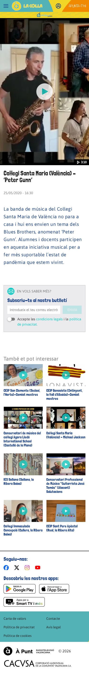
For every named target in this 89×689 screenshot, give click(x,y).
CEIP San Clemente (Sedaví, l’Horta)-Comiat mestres (22, 393)
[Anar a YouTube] (38, 567)
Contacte (53, 618)
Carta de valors (15, 618)
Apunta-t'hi (77, 6)
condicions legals (49, 319)
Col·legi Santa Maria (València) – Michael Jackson (65, 435)
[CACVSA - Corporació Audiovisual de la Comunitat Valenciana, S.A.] (38, 663)
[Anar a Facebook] (7, 567)
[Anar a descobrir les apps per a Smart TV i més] (24, 602)
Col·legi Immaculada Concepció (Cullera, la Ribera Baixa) (23, 530)
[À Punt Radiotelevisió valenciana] (29, 651)
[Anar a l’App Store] (54, 589)
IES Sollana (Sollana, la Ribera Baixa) (19, 482)
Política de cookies (18, 636)
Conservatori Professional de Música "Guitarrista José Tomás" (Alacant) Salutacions (65, 486)
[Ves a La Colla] (27, 6)
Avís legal (53, 627)
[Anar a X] (17, 567)
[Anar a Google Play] (20, 589)
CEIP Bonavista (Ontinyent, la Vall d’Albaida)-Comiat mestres (64, 395)
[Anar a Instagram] (28, 567)
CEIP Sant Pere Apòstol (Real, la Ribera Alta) (62, 528)
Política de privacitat (19, 627)
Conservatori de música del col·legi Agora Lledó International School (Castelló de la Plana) (22, 439)
